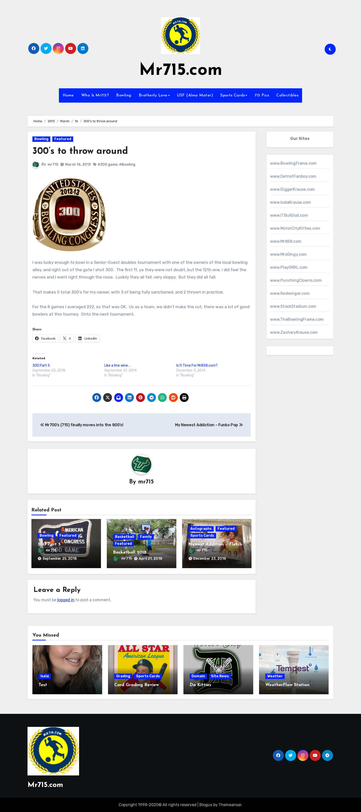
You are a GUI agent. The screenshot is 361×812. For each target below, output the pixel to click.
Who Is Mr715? (95, 95)
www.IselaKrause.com (290, 202)
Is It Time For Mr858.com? (197, 365)
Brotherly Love (153, 95)
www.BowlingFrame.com (293, 163)
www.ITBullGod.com (289, 215)
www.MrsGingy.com (288, 254)
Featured (62, 139)
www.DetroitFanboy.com (293, 176)
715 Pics (261, 95)
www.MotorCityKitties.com (295, 228)
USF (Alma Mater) (195, 95)
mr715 (53, 164)
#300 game (107, 164)
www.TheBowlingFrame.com (297, 319)
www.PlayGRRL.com (289, 267)
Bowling (123, 95)
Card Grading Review (136, 685)
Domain (198, 676)
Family (146, 537)
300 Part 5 (41, 365)
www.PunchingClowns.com (296, 280)
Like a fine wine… (117, 365)
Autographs (201, 529)
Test (43, 685)
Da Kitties (200, 685)
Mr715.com (180, 70)
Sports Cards (232, 95)
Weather (275, 676)
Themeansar (230, 804)
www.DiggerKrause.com (292, 189)
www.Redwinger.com (290, 293)
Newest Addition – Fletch (215, 544)
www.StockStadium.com (293, 306)
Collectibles (287, 95)
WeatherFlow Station (287, 685)
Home (68, 95)
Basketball (124, 537)
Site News (220, 676)
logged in (65, 600)
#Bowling (127, 164)
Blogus (205, 804)
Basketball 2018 (130, 552)
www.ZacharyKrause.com (294, 332)
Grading (123, 676)
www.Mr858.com (286, 241)
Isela (45, 676)
